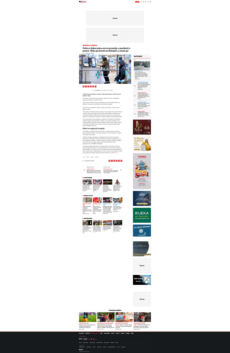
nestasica (96, 157)
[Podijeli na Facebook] (83, 86)
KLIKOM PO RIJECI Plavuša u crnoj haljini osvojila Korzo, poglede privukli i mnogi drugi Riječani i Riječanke (144, 86)
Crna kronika (82, 329)
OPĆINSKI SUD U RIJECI (84, 323)
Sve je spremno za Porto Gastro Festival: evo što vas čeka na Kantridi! (117, 208)
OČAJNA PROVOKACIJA (90, 169)
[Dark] (145, 2)
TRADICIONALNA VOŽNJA (142, 102)
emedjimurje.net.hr (82, 346)
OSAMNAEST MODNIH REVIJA (107, 204)
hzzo (84, 157)
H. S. (84, 53)
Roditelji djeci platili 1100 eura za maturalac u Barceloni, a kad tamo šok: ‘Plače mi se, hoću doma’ (87, 209)
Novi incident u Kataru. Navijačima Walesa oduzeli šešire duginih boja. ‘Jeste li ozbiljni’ (110, 171)
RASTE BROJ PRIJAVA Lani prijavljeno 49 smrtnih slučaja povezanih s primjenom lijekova (142, 326)
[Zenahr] (90, 339)
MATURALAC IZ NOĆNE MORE (87, 204)
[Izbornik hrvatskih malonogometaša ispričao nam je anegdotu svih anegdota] (97, 182)
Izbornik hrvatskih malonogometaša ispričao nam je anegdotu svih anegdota (97, 188)
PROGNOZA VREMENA (141, 111)
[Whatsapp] (91, 86)
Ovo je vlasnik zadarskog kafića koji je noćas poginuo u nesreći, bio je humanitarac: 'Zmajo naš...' (87, 229)
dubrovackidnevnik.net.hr (112, 346)
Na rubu (122, 333)
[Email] (93, 86)
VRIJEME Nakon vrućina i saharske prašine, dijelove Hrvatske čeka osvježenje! (143, 113)
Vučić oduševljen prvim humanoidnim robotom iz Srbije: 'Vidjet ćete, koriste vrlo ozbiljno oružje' (97, 228)
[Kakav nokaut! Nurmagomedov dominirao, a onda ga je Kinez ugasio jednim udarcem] (117, 222)
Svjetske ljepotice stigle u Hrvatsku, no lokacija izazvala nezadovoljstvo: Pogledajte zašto (117, 188)
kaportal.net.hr (99, 346)
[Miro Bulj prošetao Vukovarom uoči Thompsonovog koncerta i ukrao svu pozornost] (87, 182)
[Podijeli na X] (86, 86)
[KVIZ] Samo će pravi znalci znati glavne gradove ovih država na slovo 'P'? (107, 228)
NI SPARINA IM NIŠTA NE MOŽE (143, 82)
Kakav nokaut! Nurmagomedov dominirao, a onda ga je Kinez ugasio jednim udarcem (117, 228)
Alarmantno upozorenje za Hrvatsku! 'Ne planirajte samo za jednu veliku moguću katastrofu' (107, 188)
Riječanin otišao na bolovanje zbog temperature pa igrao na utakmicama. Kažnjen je (87, 326)
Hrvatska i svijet (86, 213)
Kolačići (80, 342)
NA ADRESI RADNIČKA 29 (97, 204)
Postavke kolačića (85, 342)
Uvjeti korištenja (106, 342)
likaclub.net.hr (123, 346)
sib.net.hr (94, 346)
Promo (95, 213)
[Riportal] (82, 2)
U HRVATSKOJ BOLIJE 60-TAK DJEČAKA (105, 323)
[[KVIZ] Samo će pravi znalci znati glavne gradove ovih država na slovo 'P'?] (107, 222)
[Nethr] (95, 339)
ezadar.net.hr (105, 346)
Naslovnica (81, 333)
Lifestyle (117, 333)
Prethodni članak (84, 170)
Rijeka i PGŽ (106, 213)
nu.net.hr (118, 346)
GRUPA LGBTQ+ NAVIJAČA (107, 169)
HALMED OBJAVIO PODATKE (139, 323)
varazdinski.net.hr (88, 346)
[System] (143, 2)
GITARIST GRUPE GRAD (138, 71)
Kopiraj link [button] (95, 86)
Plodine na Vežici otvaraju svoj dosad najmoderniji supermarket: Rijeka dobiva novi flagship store (97, 209)
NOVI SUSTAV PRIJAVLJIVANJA (121, 323)
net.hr (116, 152)
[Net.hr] (81, 339)
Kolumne (127, 333)
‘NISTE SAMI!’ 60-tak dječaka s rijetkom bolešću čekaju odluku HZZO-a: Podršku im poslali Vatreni (105, 326)
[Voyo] (85, 339)
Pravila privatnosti (92, 342)
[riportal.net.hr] (81, 350)
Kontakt (117, 342)
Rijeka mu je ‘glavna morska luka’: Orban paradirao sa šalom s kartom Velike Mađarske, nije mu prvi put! (94, 171)
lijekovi (88, 157)
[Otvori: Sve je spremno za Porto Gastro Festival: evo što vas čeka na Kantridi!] (117, 200)
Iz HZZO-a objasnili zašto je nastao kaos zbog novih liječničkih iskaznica (123, 326)
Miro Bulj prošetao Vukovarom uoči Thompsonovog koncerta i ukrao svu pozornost (87, 188)
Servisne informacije (100, 342)
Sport (101, 333)
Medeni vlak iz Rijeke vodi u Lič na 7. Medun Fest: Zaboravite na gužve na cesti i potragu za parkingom (144, 105)
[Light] (141, 2)
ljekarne (92, 157)
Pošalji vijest (112, 342)
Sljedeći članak (120, 170)
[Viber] (88, 86)
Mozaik (112, 333)
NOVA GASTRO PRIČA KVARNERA (117, 204)
